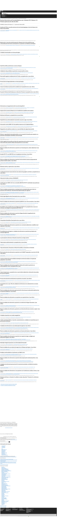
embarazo (9, 94)
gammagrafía (30, 130)
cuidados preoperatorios (7, 192)
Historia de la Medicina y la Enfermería (6, 485)
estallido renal (29, 227)
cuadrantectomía (30, 174)
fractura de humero (33, 332)
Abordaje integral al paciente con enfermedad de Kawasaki (13, 342)
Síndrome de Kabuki (28, 45)
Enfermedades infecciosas (9, 121)
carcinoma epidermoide (34, 88)
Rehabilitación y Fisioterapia (5, 501)
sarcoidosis (33, 130)
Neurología (22, 209)
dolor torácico (29, 168)
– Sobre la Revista (4, 445)
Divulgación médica (4, 478)
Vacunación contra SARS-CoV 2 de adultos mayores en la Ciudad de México (16, 124)
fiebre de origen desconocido (25, 130)
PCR (14, 186)
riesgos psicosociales (35, 83)
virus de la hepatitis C (32, 107)
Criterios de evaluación (14, 509)
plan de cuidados (12, 192)
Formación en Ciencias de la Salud (5, 481)
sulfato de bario (14, 287)
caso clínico (24, 45)
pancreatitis (3, 73)
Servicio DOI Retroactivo (14, 439)
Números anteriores (4, 450)
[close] (28, 514)
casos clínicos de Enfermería (19, 150)
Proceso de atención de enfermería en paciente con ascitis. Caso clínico (16, 278)
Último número (3, 15)
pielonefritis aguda (15, 339)
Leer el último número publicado (8, 427)
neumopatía (32, 137)
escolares (18, 112)
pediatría (31, 203)
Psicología (3, 499)
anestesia (22, 45)
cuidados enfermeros (21, 311)
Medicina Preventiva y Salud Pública (6, 491)
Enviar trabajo (3, 16)
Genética (14, 45)
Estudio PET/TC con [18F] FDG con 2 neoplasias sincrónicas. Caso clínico (16, 154)
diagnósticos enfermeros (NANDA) (32, 327)
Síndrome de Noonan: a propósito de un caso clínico (11, 115)
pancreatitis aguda (7, 73)
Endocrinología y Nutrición (9, 112)
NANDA (32, 162)
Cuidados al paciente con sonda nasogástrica (10, 315)
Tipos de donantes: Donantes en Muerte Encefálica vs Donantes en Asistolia (17, 247)
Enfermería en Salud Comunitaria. (24, 239)
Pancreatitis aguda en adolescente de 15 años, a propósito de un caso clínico (17, 76)
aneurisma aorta (18, 168)
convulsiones (24, 203)
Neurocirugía (3, 494)
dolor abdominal (30, 150)
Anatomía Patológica (4, 468)
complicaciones (24, 234)
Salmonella (7, 293)
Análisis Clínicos (3, 467)
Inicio (1, 18)
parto (8, 349)
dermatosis (34, 93)
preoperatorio (22, 192)
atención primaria (22, 354)
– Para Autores (3, 446)
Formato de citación (21, 509)
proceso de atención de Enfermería (7, 216)
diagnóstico (8, 156)
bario (18, 286)
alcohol (13, 72)
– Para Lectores (3, 447)
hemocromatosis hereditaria (14, 361)
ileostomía (35, 234)
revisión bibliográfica (31, 112)
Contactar (1, 510)
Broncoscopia (19, 137)
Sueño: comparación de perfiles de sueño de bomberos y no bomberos (8, 462)
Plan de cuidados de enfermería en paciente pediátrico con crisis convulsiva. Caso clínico (19, 201)
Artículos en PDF (3, 454)
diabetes (21, 72)
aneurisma (15, 168)
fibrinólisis (28, 305)
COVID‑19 (6, 156)
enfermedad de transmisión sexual (21, 121)
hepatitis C (25, 107)
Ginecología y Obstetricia (16, 93)
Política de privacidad (28, 511)
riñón (4, 228)
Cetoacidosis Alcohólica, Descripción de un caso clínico (12, 220)
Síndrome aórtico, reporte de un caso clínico (10, 166)
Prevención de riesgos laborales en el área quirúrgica (12, 81)
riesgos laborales (30, 83)
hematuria (28, 311)
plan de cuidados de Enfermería (6, 151)
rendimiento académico (26, 112)
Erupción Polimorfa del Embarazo (14, 94)
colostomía (21, 234)
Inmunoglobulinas (23, 344)
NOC (34, 162)
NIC (33, 162)
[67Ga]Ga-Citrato (4, 131)
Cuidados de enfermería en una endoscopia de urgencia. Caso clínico (15, 325)
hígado (18, 361)
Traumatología (17, 45)
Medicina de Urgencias (11, 144)
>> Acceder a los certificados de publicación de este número (7, 385)
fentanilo (30, 137)
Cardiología (7, 144)
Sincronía (20, 156)
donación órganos (20, 249)
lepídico (11, 156)
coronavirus (3, 156)
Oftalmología (3, 496)
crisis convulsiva (28, 203)
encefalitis (35, 209)
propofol (35, 137)
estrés (30, 144)
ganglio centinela (7, 175)
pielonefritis (11, 339)
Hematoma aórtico (33, 168)
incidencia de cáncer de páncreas (5, 275)
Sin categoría (3, 503)
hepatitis (19, 107)
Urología (9, 227)
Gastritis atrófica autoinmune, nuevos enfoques (11, 65)
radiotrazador (14, 156)
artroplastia (15, 332)
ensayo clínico (27, 137)
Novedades (3, 14)
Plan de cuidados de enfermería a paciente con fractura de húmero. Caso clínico (17, 331)
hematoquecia (33, 150)
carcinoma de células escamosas (27, 88)
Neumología (14, 137)
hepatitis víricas (35, 121)
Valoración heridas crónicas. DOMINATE (9, 178)
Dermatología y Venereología (9, 93)
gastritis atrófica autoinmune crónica (29, 67)
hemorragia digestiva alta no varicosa (10, 198)
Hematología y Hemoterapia (13, 67)
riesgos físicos (26, 83)
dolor (26, 72)
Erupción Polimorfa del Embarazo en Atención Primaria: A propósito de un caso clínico (19, 92)
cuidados (25, 332)
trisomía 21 (3, 380)
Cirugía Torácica (3, 476)
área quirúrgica (14, 83)
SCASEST (4, 255)
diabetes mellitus (24, 72)
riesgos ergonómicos (22, 83)
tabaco (19, 73)
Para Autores (4, 12)
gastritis (20, 67)
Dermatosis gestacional (5, 94)
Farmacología (3, 480)
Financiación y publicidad (28, 509)
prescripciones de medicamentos (32, 239)
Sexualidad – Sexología (4, 502)
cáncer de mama (17, 174)
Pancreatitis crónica (12, 73)
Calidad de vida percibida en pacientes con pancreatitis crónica (14, 71)
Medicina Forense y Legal (4, 489)
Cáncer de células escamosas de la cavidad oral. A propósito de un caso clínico (17, 86)
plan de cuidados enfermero (13, 151)
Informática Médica (4, 486)
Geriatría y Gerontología (4, 483)
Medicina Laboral (8, 83)
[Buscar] (9, 441)
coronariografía (21, 144)
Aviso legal (27, 512)
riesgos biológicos (18, 83)
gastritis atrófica (23, 67)
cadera (15, 162)
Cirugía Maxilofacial (4, 474)
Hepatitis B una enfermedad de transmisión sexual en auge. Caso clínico (16, 119)
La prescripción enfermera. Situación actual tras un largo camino (14, 237)
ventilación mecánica (5, 367)
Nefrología (3, 493)
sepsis (21, 312)
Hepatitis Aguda (22, 107)
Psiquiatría (9, 261)
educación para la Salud (22, 373)
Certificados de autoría (4, 453)
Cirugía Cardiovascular (4, 473)
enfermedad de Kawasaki (16, 344)
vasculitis (27, 344)
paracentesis (35, 280)
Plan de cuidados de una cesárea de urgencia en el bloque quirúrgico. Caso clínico (18, 347)
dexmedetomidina (23, 137)
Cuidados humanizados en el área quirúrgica (10, 52)
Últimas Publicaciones (4, 449)
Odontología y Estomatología (5, 495)
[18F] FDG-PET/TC (23, 156)
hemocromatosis (9, 361)
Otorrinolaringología (4, 497)
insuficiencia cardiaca (30, 373)
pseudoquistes (3, 78)
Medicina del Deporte (4, 488)
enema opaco (27, 286)
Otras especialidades (4, 498)
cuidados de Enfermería (25, 150)
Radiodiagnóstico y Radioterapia (9, 130)
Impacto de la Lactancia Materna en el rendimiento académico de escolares (17, 110)
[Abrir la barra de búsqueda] (0, 17)
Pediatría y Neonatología (11, 203)
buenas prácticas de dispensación (14, 239)
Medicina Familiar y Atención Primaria (13, 88)
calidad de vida (16, 72)
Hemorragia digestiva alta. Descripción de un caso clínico (12, 196)
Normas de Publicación (4, 452)
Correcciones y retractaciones (29, 510)
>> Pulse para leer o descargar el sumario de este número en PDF (8, 384)
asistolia (11, 249)
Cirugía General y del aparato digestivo (10, 234)
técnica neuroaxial (33, 45)
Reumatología (15, 130)
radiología (11, 287)
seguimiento (28, 107)
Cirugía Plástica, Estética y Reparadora (6, 475)
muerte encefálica (24, 249)
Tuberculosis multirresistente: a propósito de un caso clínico (13, 242)
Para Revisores (4, 13)
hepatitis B (32, 121)
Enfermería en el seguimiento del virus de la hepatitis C (12, 106)
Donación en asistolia (15, 249)
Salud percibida (16, 73)
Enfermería (7, 88)
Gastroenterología (8, 67)
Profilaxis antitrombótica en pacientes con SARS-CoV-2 (12, 352)
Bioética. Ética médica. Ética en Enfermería (6, 470)
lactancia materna (21, 112)
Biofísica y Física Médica (4, 471)
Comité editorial (2, 509)
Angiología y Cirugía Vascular (9, 305)
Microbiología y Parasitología (5, 492)
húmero (36, 332)
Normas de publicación (8, 509)
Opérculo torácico (36, 305)
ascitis (15, 280)
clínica (18, 72)
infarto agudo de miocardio (34, 144)
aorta (20, 168)
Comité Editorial (3, 451)
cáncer (23, 88)
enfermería (16, 107)
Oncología (19, 88)
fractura (29, 332)
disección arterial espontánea (26, 144)
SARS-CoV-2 (7, 30)
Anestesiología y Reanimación (9, 45)
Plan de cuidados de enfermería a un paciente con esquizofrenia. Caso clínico (17, 297)
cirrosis (26, 360)
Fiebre (20, 344)
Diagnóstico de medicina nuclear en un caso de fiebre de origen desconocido (17, 129)
